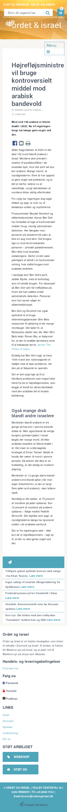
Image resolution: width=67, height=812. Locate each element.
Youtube (9, 691)
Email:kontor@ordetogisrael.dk (33, 796)
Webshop (22, 4)
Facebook (10, 683)
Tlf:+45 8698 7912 (43, 792)
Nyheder (8, 727)
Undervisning (10, 733)
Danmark (8, 721)
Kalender (48, 4)
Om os (35, 4)
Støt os (9, 4)
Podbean (12, 699)
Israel (6, 715)
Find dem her (10, 668)
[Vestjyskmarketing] (33, 804)
